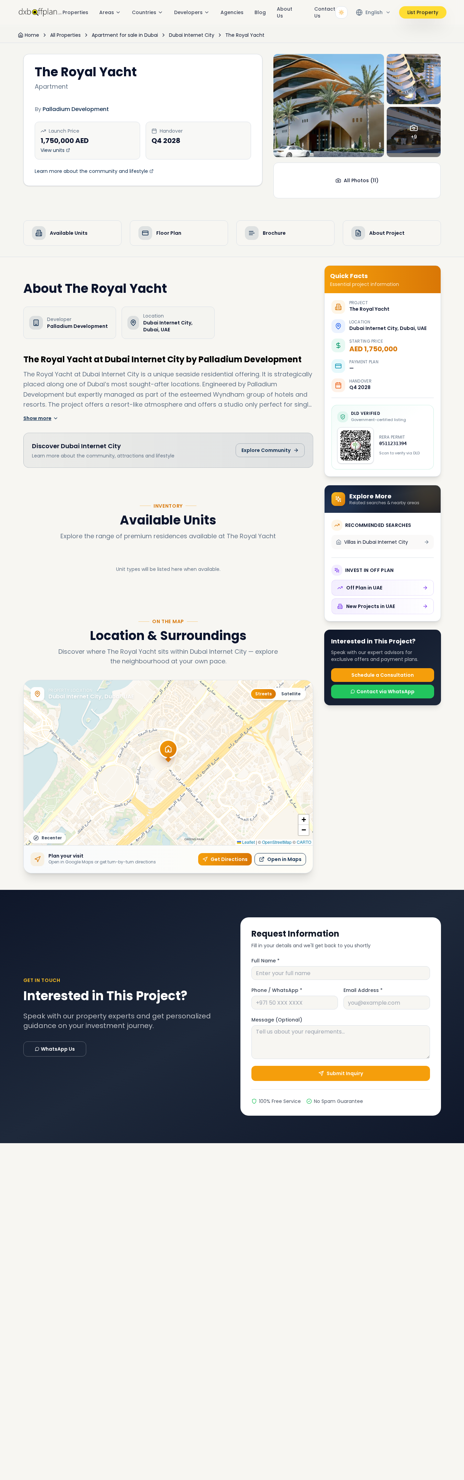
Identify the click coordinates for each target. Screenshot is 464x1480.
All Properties (65, 35)
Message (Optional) (276, 1019)
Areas (106, 12)
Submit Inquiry (345, 1073)
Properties (75, 12)
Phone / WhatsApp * (276, 990)
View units (53, 150)
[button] (168, 753)
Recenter (52, 838)
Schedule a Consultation (382, 675)
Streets (263, 694)
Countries (144, 12)
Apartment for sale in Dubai (125, 35)
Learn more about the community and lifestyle (91, 171)
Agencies (232, 12)
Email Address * (363, 990)
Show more (37, 418)
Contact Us (324, 12)
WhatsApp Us (58, 1049)
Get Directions (229, 859)
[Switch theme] (341, 12)
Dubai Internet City (191, 35)
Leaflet (248, 842)
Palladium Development (76, 109)
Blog (260, 12)
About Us (284, 12)
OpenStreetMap (277, 842)
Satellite (291, 694)
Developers (188, 12)
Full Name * (265, 960)
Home (32, 35)
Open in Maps (284, 859)
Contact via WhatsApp (386, 691)
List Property (422, 12)
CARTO (304, 842)
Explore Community (266, 450)
